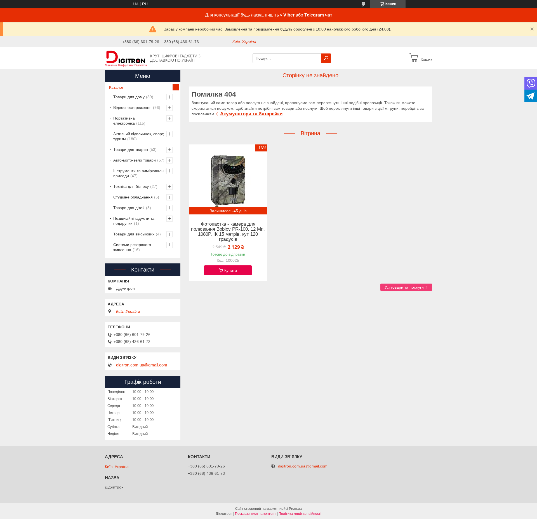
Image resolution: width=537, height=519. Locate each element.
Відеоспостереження (132, 107)
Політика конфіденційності (300, 514)
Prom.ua (295, 509)
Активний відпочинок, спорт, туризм (138, 136)
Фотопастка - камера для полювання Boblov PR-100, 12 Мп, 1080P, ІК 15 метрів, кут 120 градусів (228, 232)
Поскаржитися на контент (255, 514)
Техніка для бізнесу (131, 186)
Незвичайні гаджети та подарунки (133, 221)
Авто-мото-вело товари (134, 160)
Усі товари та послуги (404, 287)
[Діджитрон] (126, 58)
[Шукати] (326, 58)
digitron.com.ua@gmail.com (141, 365)
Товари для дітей (129, 207)
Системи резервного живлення (132, 247)
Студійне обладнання (133, 197)
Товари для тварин (130, 149)
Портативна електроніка (124, 120)
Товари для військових (133, 234)
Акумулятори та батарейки (251, 113)
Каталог (116, 87)
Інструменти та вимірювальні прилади (139, 173)
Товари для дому (129, 97)
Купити (230, 270)
